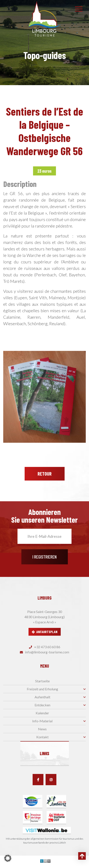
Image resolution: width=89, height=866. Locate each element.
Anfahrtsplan (46, 632)
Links (44, 753)
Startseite (42, 681)
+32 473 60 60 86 (46, 647)
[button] (8, 858)
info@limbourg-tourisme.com (46, 652)
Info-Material (42, 721)
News (42, 729)
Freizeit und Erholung (42, 689)
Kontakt (42, 737)
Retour (45, 473)
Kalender (42, 713)
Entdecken (42, 705)
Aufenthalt (42, 697)
